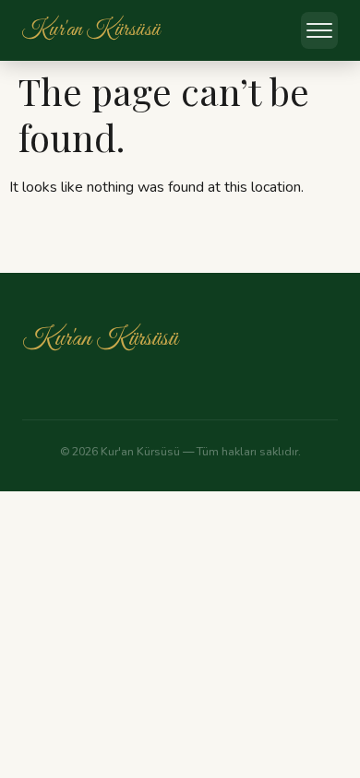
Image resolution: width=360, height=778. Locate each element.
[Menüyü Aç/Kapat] (319, 30)
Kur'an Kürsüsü (99, 339)
